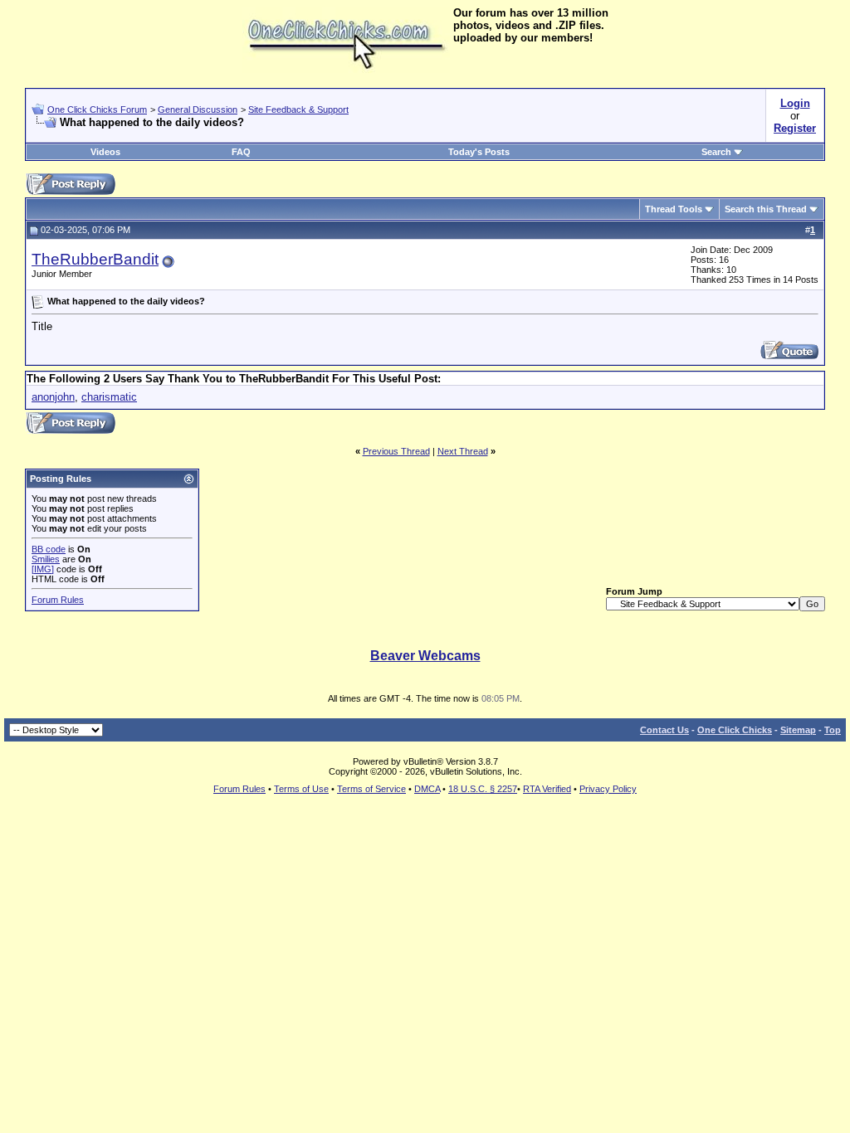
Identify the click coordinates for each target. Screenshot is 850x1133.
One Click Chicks (734, 730)
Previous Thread (396, 451)
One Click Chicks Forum (97, 109)
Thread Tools (673, 209)
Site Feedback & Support (298, 109)
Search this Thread (766, 209)
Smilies (46, 559)
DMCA (427, 789)
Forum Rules (58, 600)
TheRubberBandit (95, 259)
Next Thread (462, 451)
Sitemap (798, 730)
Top (832, 730)
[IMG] (43, 569)
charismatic (109, 397)
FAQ (241, 152)
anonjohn (53, 397)
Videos (105, 152)
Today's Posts (479, 152)
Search (716, 152)
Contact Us (664, 730)
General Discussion (197, 109)
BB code (49, 549)
